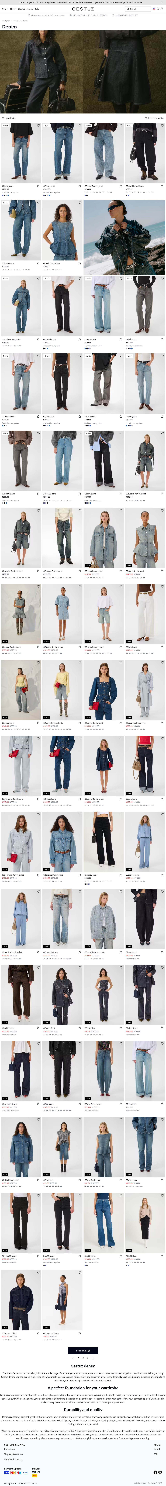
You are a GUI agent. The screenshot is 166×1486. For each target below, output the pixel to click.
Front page (6, 21)
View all (16, 21)
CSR (156, 1454)
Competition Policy (13, 1459)
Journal (30, 9)
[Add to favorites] (39, 125)
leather (120, 1398)
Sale (37, 9)
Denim (25, 21)
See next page (83, 1350)
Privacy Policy (10, 1483)
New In (5, 9)
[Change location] (154, 9)
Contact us (9, 1449)
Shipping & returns (13, 1454)
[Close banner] (162, 2)
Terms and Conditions (27, 1483)
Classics (21, 9)
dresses (117, 1373)
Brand (157, 1449)
